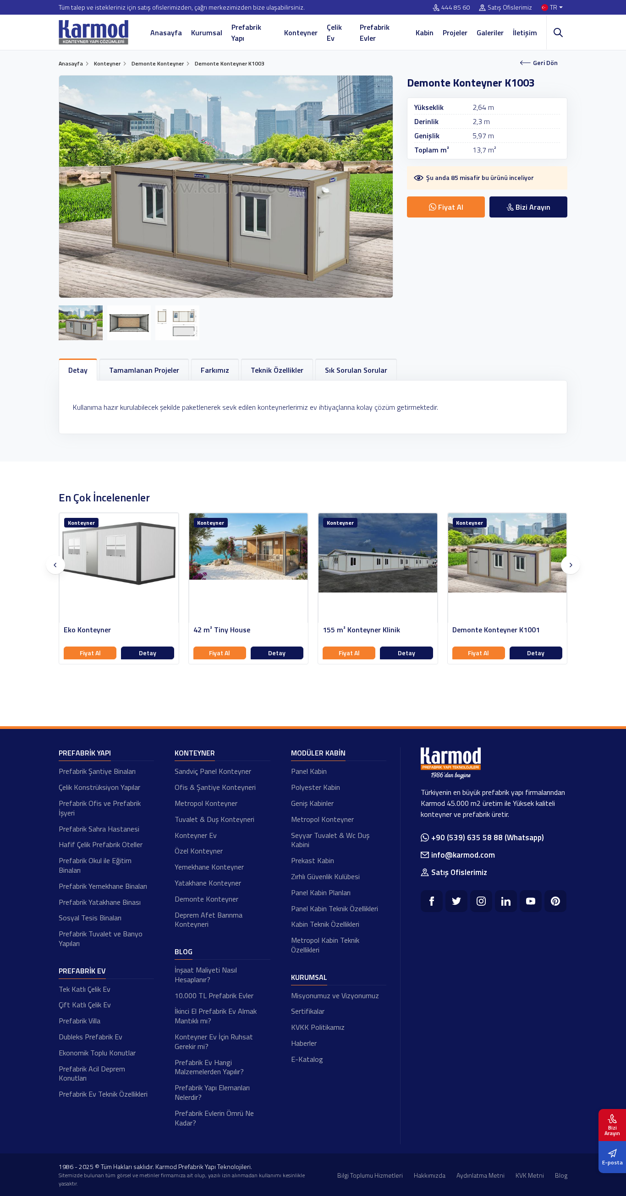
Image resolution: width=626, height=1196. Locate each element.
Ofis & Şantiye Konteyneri (215, 787)
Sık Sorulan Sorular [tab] (356, 369)
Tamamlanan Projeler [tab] (144, 369)
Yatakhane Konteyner (208, 882)
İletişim (525, 32)
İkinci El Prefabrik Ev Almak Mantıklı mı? (216, 1016)
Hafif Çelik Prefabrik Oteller (101, 844)
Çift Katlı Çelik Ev (85, 1004)
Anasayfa (166, 32)
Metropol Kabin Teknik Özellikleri (325, 945)
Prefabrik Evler (375, 32)
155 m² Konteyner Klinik (361, 630)
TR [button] (553, 7)
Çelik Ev (334, 32)
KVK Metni (530, 1175)
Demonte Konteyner (206, 898)
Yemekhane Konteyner (209, 866)
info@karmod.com (463, 855)
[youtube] (531, 901)
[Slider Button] (55, 565)
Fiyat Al (90, 653)
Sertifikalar (307, 1011)
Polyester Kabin (315, 787)
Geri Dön (545, 62)
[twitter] (456, 901)
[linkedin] (506, 901)
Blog (183, 951)
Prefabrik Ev (82, 970)
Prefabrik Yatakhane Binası (100, 902)
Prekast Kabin (312, 860)
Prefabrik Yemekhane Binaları (103, 886)
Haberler (304, 1043)
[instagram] (481, 901)
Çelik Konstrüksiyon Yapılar (99, 787)
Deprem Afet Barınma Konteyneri (208, 919)
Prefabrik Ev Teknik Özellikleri (103, 1093)
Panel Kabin (309, 771)
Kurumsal (206, 32)
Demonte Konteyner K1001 (496, 630)
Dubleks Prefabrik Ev (90, 1036)
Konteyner (301, 32)
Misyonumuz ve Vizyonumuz (335, 995)
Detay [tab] (78, 369)
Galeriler (490, 32)
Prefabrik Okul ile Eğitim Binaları (95, 865)
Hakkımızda (429, 1175)
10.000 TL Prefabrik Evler (214, 995)
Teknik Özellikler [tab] (277, 369)
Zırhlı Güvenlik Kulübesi (325, 876)
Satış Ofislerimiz (510, 7)
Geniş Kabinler (312, 803)
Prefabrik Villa (79, 1020)
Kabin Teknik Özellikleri (325, 924)
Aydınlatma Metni (480, 1175)
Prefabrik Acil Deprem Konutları (92, 1073)
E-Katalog (307, 1059)
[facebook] (432, 901)
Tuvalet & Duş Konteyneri (214, 819)
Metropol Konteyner (206, 803)
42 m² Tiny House (221, 630)
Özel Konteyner (199, 850)
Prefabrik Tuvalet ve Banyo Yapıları (101, 938)
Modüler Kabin (318, 752)
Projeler (455, 32)
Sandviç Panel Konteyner (213, 771)
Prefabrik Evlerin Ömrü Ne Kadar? (214, 1118)
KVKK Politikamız (318, 1027)
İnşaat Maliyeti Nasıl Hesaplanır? (206, 974)
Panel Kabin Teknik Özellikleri (334, 908)
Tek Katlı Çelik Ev (84, 989)
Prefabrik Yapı (246, 32)
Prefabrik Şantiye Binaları (97, 771)
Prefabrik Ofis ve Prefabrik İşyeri (100, 808)
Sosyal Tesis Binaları (90, 917)
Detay (147, 653)
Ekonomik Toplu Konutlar (97, 1052)
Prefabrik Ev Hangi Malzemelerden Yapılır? (209, 1067)
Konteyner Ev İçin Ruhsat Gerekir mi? (214, 1041)
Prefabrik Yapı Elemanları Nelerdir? (212, 1092)
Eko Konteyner (87, 630)
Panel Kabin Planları (321, 892)
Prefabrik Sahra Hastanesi (99, 828)
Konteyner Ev (196, 835)
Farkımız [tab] (215, 369)
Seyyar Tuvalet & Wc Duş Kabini (330, 840)
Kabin (425, 32)
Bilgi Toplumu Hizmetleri (370, 1175)
